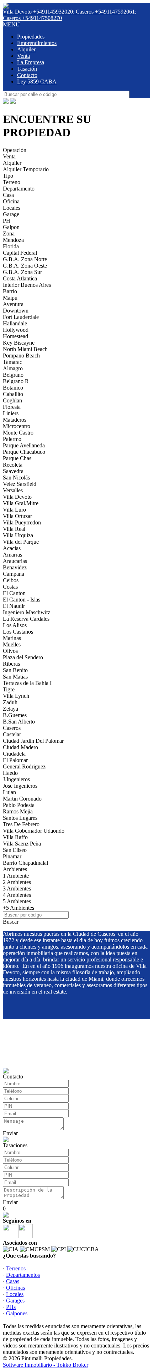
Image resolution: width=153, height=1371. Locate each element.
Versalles (13, 490)
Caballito (13, 394)
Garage (11, 214)
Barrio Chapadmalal (25, 863)
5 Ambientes (17, 901)
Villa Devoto (17, 497)
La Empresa (30, 62)
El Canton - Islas (21, 599)
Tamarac (12, 362)
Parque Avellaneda (24, 445)
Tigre (9, 689)
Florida (11, 246)
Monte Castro (18, 433)
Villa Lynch (16, 696)
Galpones (16, 1313)
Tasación (27, 69)
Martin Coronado (22, 799)
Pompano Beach (21, 355)
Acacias (12, 548)
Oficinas (15, 1288)
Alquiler (26, 49)
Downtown (15, 311)
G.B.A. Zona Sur (22, 272)
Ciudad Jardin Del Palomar (33, 741)
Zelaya (10, 709)
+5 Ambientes (18, 908)
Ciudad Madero (20, 747)
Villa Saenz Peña (22, 844)
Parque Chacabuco (24, 452)
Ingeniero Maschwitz (26, 612)
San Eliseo (15, 850)
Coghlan (12, 400)
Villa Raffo (15, 837)
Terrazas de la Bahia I (27, 683)
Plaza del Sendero (23, 657)
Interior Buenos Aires (27, 285)
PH (6, 221)
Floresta (12, 407)
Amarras (12, 555)
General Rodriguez (24, 766)
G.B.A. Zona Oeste (25, 266)
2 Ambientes (17, 882)
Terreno (11, 182)
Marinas (12, 638)
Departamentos (23, 1275)
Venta (23, 56)
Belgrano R (16, 381)
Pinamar (12, 856)
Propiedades (30, 37)
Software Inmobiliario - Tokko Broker (45, 1365)
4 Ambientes (17, 895)
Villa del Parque (21, 542)
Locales (11, 208)
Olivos (10, 651)
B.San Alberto (19, 721)
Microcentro (16, 426)
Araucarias (15, 561)
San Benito (15, 670)
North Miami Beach (25, 349)
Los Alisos (15, 625)
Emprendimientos (37, 43)
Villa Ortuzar (17, 516)
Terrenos (16, 1268)
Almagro (13, 368)
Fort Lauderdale (21, 317)
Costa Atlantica (20, 278)
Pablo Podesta (19, 805)
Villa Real (14, 529)
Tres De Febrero (21, 824)
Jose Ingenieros (20, 786)
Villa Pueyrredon (22, 522)
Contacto (27, 75)
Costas (10, 587)
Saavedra (13, 471)
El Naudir (14, 606)
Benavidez (15, 567)
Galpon (11, 227)
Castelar (12, 734)
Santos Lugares (20, 818)
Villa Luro (14, 510)
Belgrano (13, 375)
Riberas (11, 664)
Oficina (11, 201)
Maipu (10, 298)
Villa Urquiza (18, 535)
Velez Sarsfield (19, 484)
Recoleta (12, 465)
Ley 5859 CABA (37, 81)
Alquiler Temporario (26, 169)
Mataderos (14, 420)
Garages (15, 1301)
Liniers (11, 413)
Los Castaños (18, 632)
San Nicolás (16, 477)
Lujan (9, 792)
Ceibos (11, 580)
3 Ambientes (17, 888)
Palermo (12, 439)
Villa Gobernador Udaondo (33, 831)
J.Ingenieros (16, 779)
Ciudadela (14, 754)
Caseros (12, 728)
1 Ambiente (16, 876)
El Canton (14, 593)
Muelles (12, 644)
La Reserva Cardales (26, 619)
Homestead (15, 336)
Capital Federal (20, 253)
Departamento (19, 189)
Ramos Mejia (18, 811)
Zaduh (10, 702)
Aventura (13, 304)
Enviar (10, 1133)
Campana (13, 574)
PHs (11, 1307)
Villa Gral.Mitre (20, 503)
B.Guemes (15, 715)
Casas (12, 1281)
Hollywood (15, 330)
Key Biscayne (19, 343)
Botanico (13, 388)
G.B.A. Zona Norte (25, 259)
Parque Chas (17, 458)
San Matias (15, 677)
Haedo (10, 773)
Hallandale (15, 323)
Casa (8, 195)
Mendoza (13, 240)
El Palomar (15, 760)
